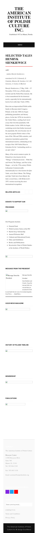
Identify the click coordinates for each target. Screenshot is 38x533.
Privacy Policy (10, 517)
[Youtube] (16, 492)
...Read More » (17, 294)
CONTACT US (10, 510)
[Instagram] (7, 492)
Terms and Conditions (12, 514)
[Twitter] (12, 492)
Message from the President (17, 268)
